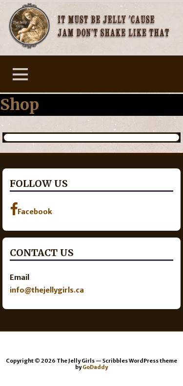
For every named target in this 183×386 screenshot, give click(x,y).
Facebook (35, 211)
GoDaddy (95, 367)
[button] (20, 74)
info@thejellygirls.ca (47, 290)
